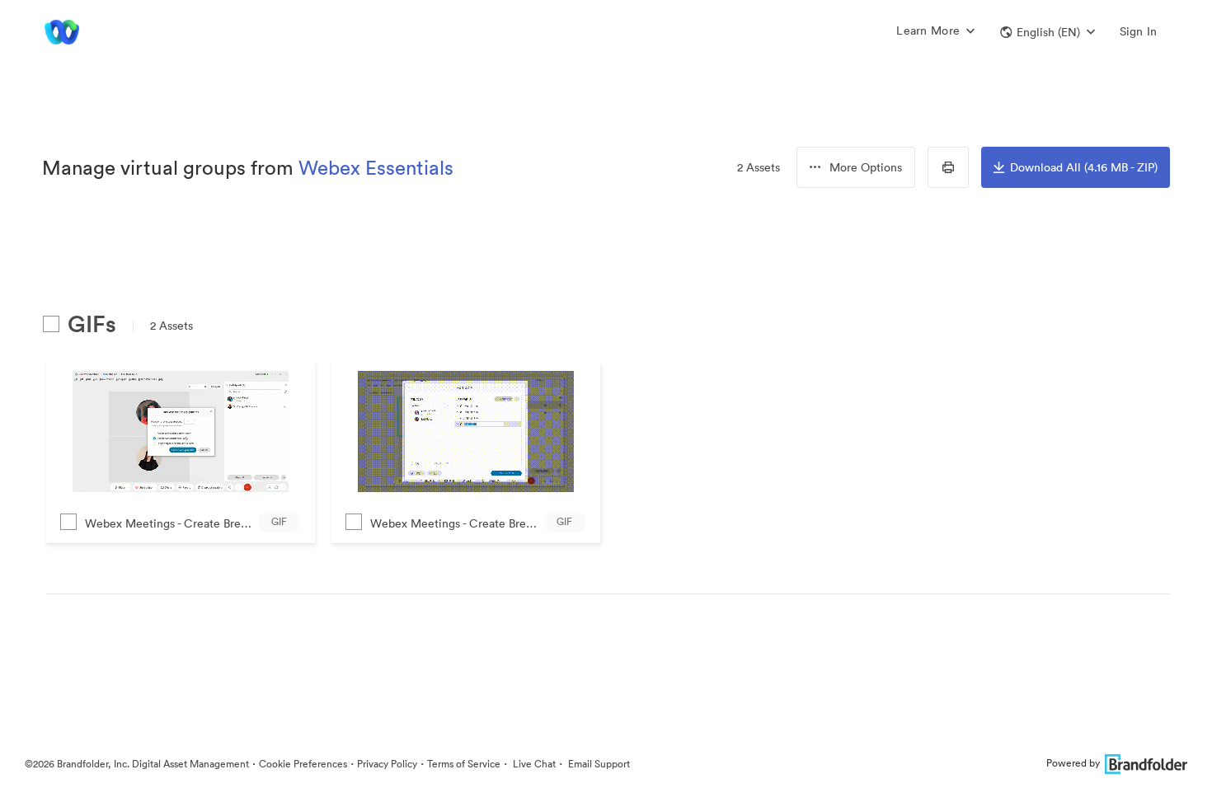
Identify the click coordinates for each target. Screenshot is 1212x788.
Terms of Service (463, 764)
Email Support (598, 764)
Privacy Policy (387, 764)
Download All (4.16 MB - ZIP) (1084, 167)
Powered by (1073, 763)
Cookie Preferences (303, 764)
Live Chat (533, 764)
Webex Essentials (375, 167)
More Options (865, 167)
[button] (1047, 32)
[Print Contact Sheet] (948, 167)
